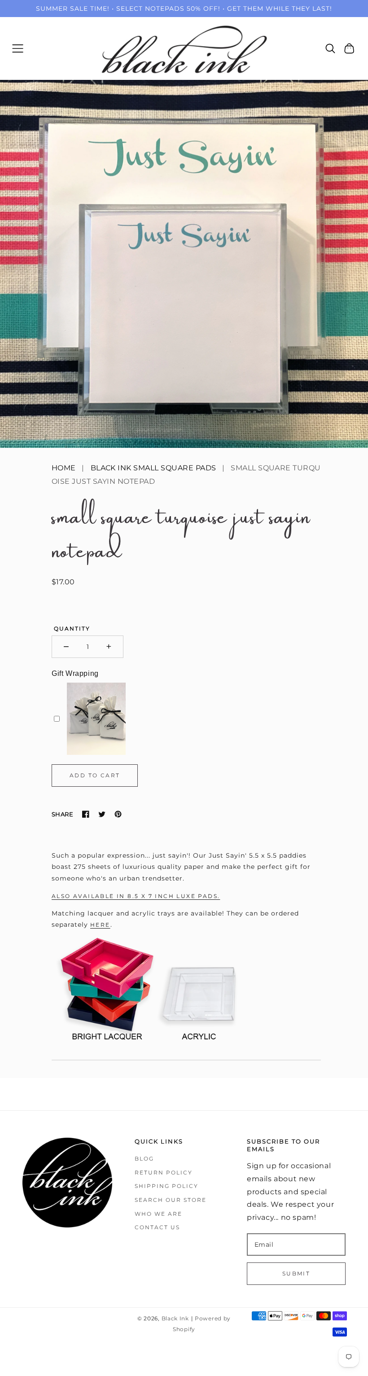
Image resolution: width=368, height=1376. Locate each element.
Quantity (72, 628)
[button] (17, 48)
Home (64, 468)
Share (62, 814)
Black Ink (175, 1318)
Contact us (157, 1227)
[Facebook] (85, 814)
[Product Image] (184, 264)
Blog (144, 1158)
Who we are (158, 1213)
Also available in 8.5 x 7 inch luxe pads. (136, 896)
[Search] (330, 48)
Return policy (164, 1172)
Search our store (170, 1199)
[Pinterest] (118, 814)
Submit (296, 1273)
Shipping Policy (166, 1186)
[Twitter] (101, 814)
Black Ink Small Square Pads (153, 468)
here (100, 924)
